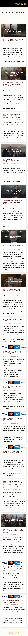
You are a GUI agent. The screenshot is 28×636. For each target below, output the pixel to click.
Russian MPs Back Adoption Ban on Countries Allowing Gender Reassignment (13, 84)
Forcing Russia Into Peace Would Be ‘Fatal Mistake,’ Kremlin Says (13, 452)
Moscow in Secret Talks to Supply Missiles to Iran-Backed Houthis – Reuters (13, 530)
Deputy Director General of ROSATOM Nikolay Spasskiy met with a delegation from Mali (13, 115)
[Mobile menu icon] (3, 3)
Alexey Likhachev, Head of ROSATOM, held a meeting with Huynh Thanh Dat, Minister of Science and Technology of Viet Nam (13, 484)
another (4, 43)
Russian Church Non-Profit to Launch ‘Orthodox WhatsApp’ (12, 289)
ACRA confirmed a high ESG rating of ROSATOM (13, 320)
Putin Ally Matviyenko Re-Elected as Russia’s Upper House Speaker (13, 567)
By (9, 43)
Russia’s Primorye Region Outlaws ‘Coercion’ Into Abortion (13, 601)
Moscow (4, 249)
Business (5, 119)
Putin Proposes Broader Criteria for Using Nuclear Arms (13, 39)
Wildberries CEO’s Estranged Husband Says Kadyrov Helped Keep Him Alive (12, 352)
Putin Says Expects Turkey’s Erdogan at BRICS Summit (11, 160)
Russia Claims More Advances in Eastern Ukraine (13, 387)
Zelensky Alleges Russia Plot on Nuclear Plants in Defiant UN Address (12, 202)
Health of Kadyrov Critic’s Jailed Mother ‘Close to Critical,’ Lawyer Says (13, 419)
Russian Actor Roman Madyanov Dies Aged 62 (13, 246)
